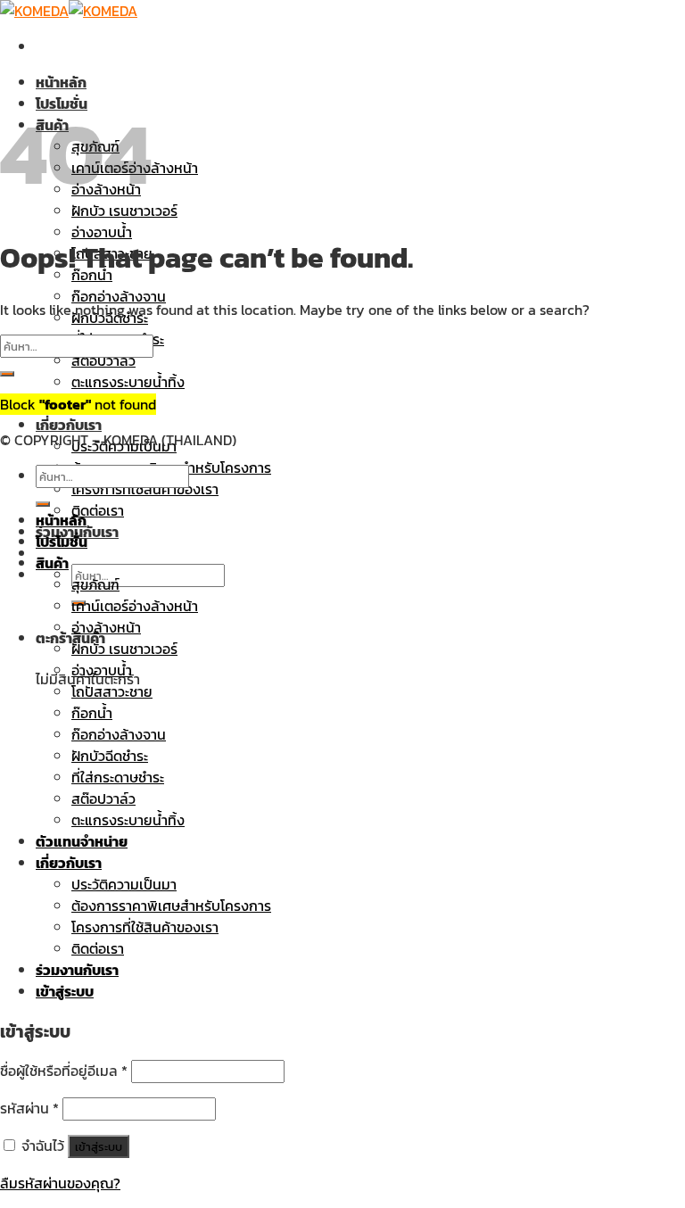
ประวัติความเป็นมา (124, 884)
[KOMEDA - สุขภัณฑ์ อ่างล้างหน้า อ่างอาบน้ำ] (68, 10)
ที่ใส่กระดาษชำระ (117, 777)
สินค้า (52, 563)
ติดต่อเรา (97, 510)
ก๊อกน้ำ (91, 713)
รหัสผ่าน (29, 1108)
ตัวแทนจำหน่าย (82, 841)
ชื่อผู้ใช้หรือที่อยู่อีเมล (64, 1070)
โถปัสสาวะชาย (112, 691)
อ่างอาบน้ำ (101, 232)
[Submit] (7, 373)
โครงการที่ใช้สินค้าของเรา (145, 489)
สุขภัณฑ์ (95, 584)
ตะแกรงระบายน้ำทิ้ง (128, 382)
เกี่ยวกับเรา (69, 424)
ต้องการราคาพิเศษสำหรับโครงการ (171, 905)
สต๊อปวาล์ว (103, 360)
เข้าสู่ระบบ (98, 1146)
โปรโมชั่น (61, 541)
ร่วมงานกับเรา (77, 969)
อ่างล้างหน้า (106, 627)
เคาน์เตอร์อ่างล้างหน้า (134, 605)
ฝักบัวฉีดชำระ (109, 755)
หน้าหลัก (61, 82)
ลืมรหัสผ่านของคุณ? (60, 1183)
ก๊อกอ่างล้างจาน (118, 296)
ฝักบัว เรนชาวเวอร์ (124, 648)
